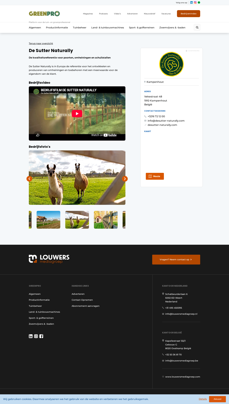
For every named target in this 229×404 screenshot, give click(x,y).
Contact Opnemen (82, 299)
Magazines (88, 13)
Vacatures (166, 13)
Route (156, 176)
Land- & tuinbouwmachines (107, 27)
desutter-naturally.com (162, 124)
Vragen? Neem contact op (174, 259)
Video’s (117, 13)
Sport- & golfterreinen (141, 27)
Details (203, 398)
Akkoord (217, 399)
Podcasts (103, 13)
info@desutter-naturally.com (166, 120)
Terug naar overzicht (41, 43)
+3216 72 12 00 (156, 116)
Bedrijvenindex (188, 13)
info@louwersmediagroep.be (181, 360)
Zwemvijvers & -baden (172, 27)
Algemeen (35, 27)
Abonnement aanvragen (86, 306)
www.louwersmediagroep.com (182, 376)
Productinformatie (57, 27)
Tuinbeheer (79, 27)
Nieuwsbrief (149, 13)
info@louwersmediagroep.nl (181, 314)
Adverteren (132, 13)
